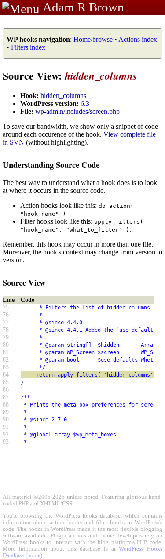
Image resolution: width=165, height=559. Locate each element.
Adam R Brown (83, 7)
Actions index (137, 39)
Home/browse (93, 39)
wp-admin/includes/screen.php (77, 111)
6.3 (85, 103)
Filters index (28, 47)
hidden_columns (63, 95)
